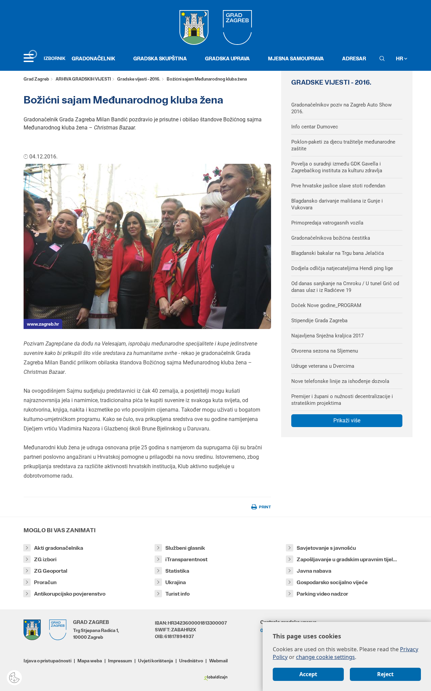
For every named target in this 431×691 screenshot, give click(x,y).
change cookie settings (325, 657)
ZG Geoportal (50, 571)
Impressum (120, 660)
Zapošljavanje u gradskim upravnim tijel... (347, 559)
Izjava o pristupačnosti (47, 660)
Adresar (354, 58)
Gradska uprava (227, 58)
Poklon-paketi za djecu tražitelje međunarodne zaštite (343, 145)
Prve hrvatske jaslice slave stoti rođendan (338, 186)
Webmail (218, 660)
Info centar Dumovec (314, 127)
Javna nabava (314, 571)
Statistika (177, 571)
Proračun (45, 582)
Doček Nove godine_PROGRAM (326, 305)
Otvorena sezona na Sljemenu (324, 351)
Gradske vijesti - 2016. (138, 79)
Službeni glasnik (185, 548)
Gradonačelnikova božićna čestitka (330, 238)
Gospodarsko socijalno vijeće (332, 582)
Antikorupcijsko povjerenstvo (69, 594)
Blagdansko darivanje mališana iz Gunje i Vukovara (337, 204)
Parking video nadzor (322, 594)
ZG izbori (45, 559)
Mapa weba (89, 660)
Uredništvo (191, 660)
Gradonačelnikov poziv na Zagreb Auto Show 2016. (341, 108)
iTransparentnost (186, 559)
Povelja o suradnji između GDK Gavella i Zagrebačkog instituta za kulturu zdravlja (336, 167)
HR (400, 58)
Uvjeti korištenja (155, 660)
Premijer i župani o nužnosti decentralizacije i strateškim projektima (342, 399)
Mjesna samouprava (296, 58)
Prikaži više (346, 420)
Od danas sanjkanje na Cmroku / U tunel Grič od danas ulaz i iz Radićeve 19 (345, 286)
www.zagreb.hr (43, 324)
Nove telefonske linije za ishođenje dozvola (340, 381)
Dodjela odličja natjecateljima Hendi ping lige (342, 268)
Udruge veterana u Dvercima (322, 366)
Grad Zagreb (36, 79)
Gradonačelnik (93, 58)
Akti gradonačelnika (58, 548)
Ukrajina (175, 582)
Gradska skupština (160, 58)
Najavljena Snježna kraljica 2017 (327, 336)
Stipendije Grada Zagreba (319, 321)
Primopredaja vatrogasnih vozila (327, 223)
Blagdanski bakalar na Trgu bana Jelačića (337, 253)
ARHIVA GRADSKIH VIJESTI (83, 79)
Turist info (177, 594)
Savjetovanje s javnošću (326, 548)
